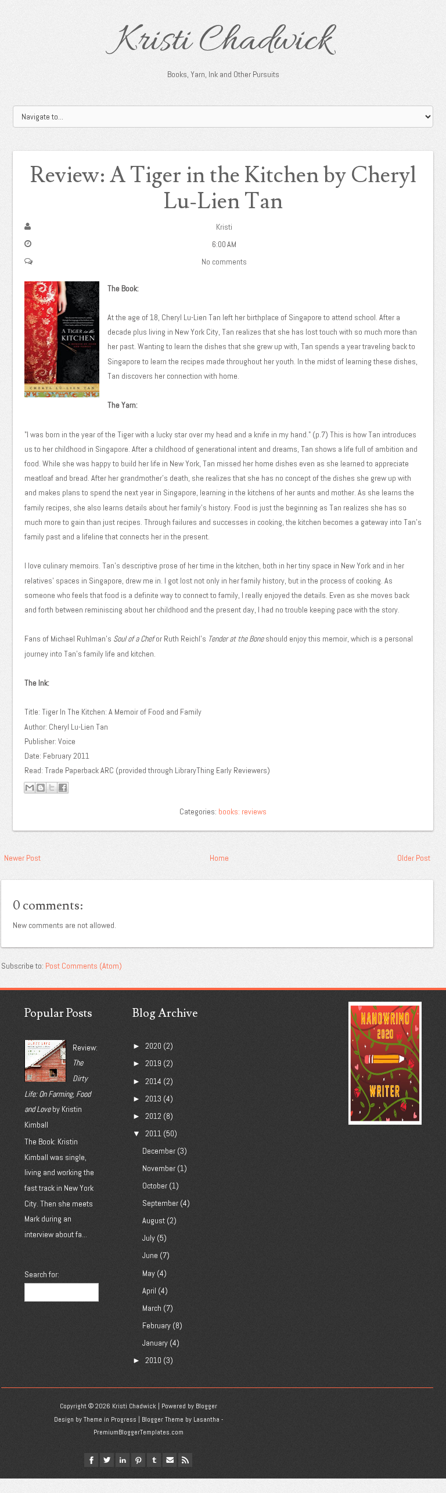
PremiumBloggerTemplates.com (138, 1432)
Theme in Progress (110, 1419)
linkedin (123, 1460)
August (153, 1220)
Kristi (224, 227)
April (149, 1290)
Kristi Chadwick (223, 41)
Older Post (413, 858)
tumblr (154, 1460)
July (148, 1238)
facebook (91, 1460)
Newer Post (22, 858)
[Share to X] (51, 787)
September (160, 1203)
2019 (153, 1063)
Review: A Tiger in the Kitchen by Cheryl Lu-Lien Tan (223, 188)
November (158, 1168)
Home (219, 858)
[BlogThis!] (40, 787)
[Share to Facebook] (63, 787)
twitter (107, 1460)
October (154, 1185)
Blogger (206, 1406)
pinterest (138, 1460)
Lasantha (206, 1419)
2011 (153, 1133)
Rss (185, 1460)
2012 (153, 1116)
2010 (153, 1360)
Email (170, 1460)
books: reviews (242, 811)
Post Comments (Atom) (83, 966)
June (150, 1255)
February (156, 1325)
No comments (224, 261)
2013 (153, 1098)
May (148, 1273)
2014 (153, 1081)
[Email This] (29, 787)
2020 (153, 1046)
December (158, 1151)
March (151, 1308)
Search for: (41, 1274)
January (155, 1343)
